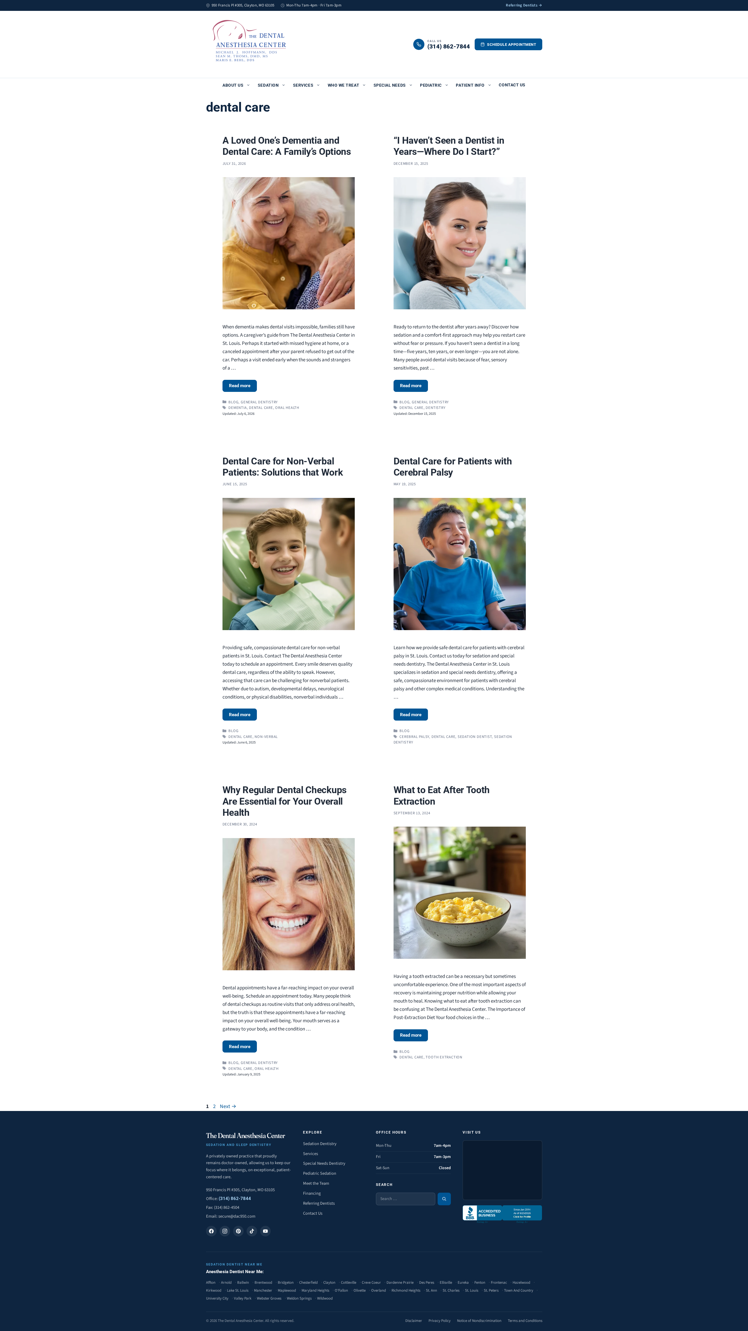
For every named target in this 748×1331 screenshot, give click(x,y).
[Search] (444, 1199)
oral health (287, 407)
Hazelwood (521, 1282)
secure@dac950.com (236, 1216)
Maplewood (287, 1290)
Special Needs (390, 85)
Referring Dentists (319, 1203)
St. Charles (451, 1290)
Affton (210, 1282)
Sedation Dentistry (320, 1144)
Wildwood (325, 1298)
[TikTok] (252, 1231)
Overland (378, 1290)
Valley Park (242, 1298)
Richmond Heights (405, 1290)
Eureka (463, 1282)
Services (303, 85)
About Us (232, 85)
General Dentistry (259, 402)
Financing (312, 1193)
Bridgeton (286, 1282)
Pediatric (431, 85)
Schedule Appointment (511, 44)
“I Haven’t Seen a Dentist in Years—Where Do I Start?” (449, 146)
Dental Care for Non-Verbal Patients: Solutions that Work (282, 467)
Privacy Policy (440, 1320)
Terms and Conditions (525, 1320)
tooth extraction (444, 1057)
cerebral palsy (414, 736)
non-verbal (266, 736)
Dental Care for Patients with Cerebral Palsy (453, 467)
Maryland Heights (315, 1290)
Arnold (226, 1282)
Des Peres (426, 1282)
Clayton (329, 1282)
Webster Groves (269, 1298)
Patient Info (470, 85)
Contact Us (512, 85)
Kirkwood (213, 1290)
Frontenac (499, 1282)
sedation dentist (475, 736)
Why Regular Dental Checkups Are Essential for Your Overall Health (284, 801)
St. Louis (471, 1290)
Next (228, 1106)
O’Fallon (341, 1290)
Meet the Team (316, 1183)
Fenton (479, 1282)
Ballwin (243, 1282)
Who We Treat (343, 85)
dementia (237, 407)
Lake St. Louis (237, 1290)
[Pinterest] (238, 1231)
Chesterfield (308, 1282)
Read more (239, 385)
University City (217, 1298)
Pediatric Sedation (319, 1173)
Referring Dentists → (524, 5)
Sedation (268, 85)
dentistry (435, 407)
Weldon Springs (299, 1298)
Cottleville (348, 1282)
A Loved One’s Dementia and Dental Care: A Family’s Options (286, 146)
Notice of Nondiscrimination (479, 1320)
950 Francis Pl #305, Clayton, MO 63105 (240, 1190)
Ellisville (446, 1282)
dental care (261, 407)
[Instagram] (225, 1231)
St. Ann (431, 1290)
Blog (233, 402)
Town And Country (518, 1290)
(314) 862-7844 (235, 1198)
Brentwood (263, 1282)
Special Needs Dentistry (324, 1163)
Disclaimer (413, 1320)
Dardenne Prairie (400, 1282)
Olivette (360, 1290)
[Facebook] (211, 1231)
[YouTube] (265, 1231)
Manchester (263, 1290)
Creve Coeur (371, 1282)
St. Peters (491, 1290)
